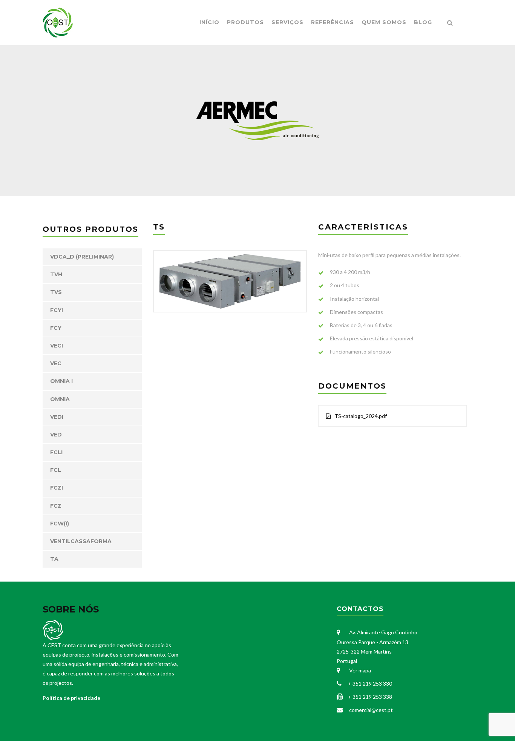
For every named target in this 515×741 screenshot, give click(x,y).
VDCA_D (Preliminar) (82, 256)
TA (54, 559)
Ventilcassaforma (81, 541)
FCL (55, 470)
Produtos (245, 22)
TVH (56, 274)
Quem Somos (384, 22)
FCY (55, 328)
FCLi (56, 452)
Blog (423, 22)
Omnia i (61, 381)
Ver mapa (359, 670)
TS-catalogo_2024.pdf (360, 416)
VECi (56, 345)
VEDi (56, 416)
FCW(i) (59, 523)
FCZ (55, 505)
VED (56, 434)
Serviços (287, 22)
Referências (332, 22)
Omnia (60, 399)
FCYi (56, 310)
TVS (56, 292)
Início (209, 22)
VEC (55, 363)
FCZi (56, 487)
